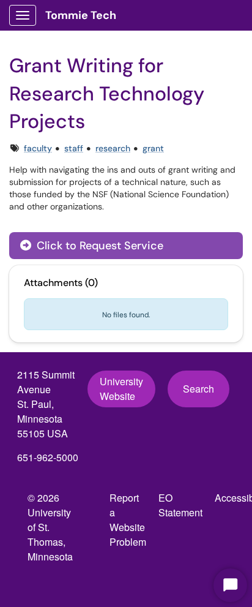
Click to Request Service (98, 245)
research (112, 148)
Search (198, 389)
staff (73, 148)
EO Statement (180, 505)
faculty (38, 148)
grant (153, 148)
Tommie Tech (80, 15)
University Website (121, 388)
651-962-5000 (47, 457)
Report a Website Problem (127, 520)
